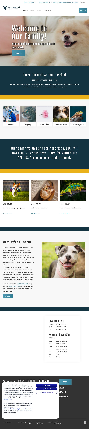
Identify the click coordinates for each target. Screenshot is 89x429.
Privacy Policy (8, 399)
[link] (11, 8)
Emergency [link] (48, 10)
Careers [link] (82, 2)
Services (32, 10)
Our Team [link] (6, 213)
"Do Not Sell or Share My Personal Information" (18, 409)
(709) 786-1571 (14, 286)
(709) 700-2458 (22, 284)
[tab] (52, 337)
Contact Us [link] (40, 10)
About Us (26, 10)
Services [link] (34, 213)
